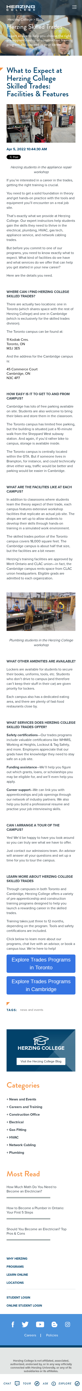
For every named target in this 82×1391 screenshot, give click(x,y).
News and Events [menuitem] (22, 1099)
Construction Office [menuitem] (24, 1114)
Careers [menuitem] (30, 1335)
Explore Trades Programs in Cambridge (41, 985)
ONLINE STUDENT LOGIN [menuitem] (24, 1305)
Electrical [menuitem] (16, 1122)
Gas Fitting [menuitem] (17, 1130)
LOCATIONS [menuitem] (15, 1283)
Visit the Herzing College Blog (41, 1061)
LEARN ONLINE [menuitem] (17, 1275)
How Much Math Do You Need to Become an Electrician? (31, 1189)
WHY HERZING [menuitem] (17, 1259)
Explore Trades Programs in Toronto (41, 963)
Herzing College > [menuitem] (21, 19)
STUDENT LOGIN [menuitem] (18, 1297)
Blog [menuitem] (39, 19)
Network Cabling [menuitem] (22, 1145)
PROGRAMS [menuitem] (15, 1267)
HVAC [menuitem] (14, 1137)
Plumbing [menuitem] (16, 1152)
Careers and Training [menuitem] (25, 1107)
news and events (31, 1010)
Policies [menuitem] (52, 1335)
